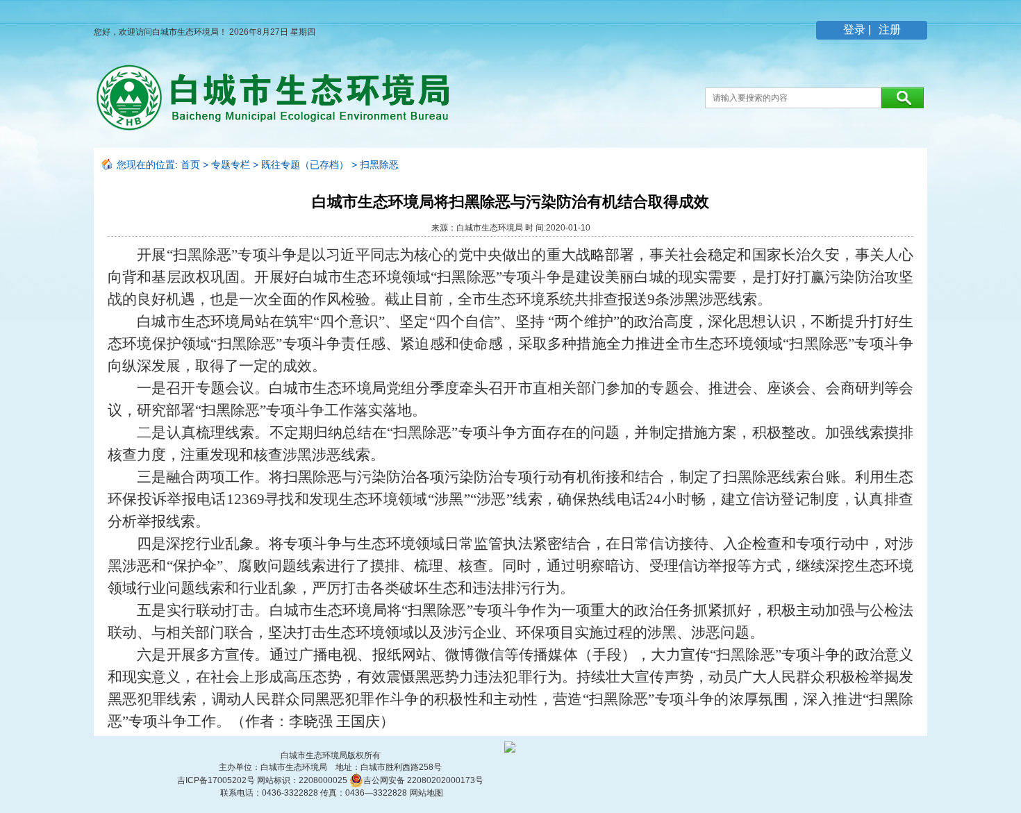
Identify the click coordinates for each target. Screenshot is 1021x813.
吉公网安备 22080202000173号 (423, 780)
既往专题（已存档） (305, 164)
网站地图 (426, 793)
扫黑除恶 (379, 164)
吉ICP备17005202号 (217, 780)
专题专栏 (230, 164)
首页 (190, 164)
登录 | (858, 29)
